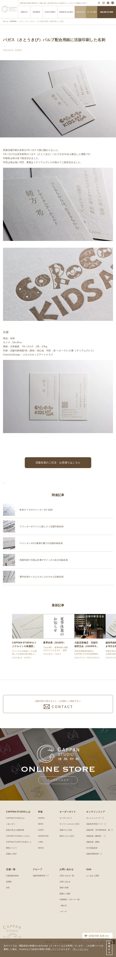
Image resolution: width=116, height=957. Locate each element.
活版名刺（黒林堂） (94, 836)
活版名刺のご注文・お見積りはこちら (58, 462)
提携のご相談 (65, 893)
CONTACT (80, 12)
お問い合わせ (65, 882)
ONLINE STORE (106, 12)
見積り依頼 (64, 887)
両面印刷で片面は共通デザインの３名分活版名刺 (44, 560)
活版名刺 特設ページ (94, 824)
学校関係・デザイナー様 (69, 899)
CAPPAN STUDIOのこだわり (18, 836)
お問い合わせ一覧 (67, 875)
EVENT (41, 830)
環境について (11, 848)
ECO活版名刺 (91, 848)
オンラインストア (58, 780)
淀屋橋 (8, 882)
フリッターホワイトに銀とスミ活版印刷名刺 (41, 526)
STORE (93, 12)
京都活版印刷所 (12, 875)
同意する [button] (109, 948)
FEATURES (50, 12)
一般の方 (63, 905)
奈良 (8, 887)
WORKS (36, 12)
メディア (63, 911)
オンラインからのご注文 (69, 824)
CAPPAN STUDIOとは (15, 818)
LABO (40, 842)
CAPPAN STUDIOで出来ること (19, 842)
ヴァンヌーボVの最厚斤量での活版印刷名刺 (41, 543)
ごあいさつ (10, 824)
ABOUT (24, 12)
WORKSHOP (43, 836)
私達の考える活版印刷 (15, 830)
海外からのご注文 (67, 836)
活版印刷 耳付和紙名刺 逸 (98, 830)
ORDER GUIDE (66, 12)
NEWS (40, 824)
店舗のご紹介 (11, 854)
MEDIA (41, 848)
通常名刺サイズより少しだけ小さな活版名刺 (41, 576)
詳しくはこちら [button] (81, 949)
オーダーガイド (66, 818)
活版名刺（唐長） (93, 842)
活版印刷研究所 (92, 854)
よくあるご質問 (92, 875)
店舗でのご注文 (66, 830)
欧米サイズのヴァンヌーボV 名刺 (36, 509)
